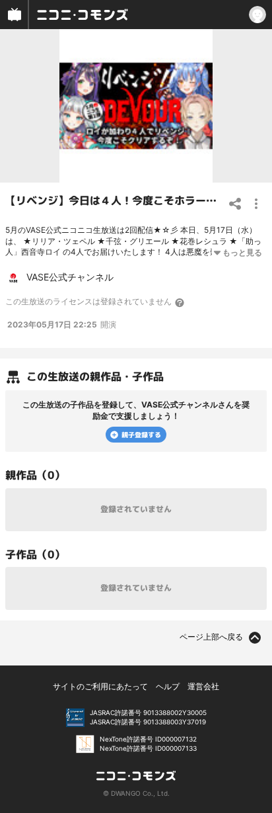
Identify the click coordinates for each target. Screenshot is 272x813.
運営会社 (203, 686)
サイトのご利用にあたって (100, 686)
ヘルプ (168, 686)
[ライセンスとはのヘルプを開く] (180, 302)
